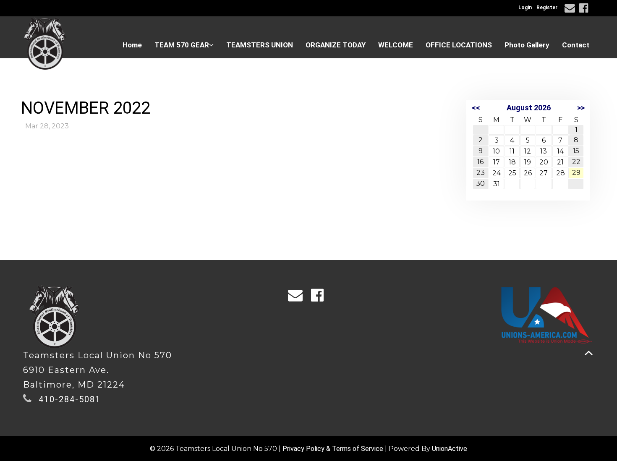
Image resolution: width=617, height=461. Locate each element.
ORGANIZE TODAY (336, 45)
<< (476, 107)
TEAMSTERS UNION (259, 45)
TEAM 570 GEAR (181, 45)
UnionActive (449, 449)
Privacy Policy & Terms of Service (332, 449)
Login (525, 7)
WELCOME (395, 45)
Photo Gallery (527, 45)
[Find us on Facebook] (585, 9)
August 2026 (529, 107)
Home (132, 45)
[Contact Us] (571, 9)
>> (581, 107)
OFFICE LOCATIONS (459, 45)
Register (546, 7)
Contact (575, 45)
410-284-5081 (70, 399)
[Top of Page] (588, 353)
